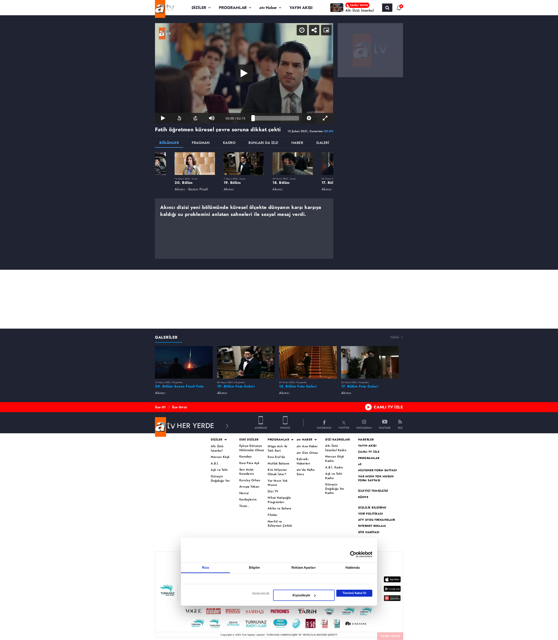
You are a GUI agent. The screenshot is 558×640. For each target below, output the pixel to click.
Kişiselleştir (301, 595)
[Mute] (212, 118)
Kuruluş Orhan (249, 480)
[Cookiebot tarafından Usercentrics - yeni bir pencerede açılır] (353, 554)
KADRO (229, 143)
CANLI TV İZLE (388, 407)
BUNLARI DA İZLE (263, 143)
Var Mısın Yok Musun (278, 483)
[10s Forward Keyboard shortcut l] (195, 118)
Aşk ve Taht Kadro (333, 476)
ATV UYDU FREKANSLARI (376, 520)
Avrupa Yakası (249, 487)
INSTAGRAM (364, 427)
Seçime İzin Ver (260, 593)
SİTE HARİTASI (368, 532)
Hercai (244, 493)
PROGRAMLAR (233, 7)
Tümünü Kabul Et (354, 593)
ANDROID (261, 427)
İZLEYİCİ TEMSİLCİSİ (373, 491)
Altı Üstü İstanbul (217, 448)
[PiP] (326, 30)
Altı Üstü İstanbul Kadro (335, 448)
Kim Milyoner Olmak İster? (277, 472)
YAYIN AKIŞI (301, 7)
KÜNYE (363, 497)
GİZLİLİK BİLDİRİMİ (372, 508)
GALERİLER (166, 337)
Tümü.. (244, 506)
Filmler (272, 515)
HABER (297, 143)
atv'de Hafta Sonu (306, 472)
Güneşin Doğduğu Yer (220, 478)
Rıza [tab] (205, 567)
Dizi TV (273, 491)
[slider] (276, 118)
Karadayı (245, 456)
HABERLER (366, 440)
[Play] (244, 73)
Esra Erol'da (276, 457)
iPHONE (285, 427)
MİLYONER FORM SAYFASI (377, 470)
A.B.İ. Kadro (334, 467)
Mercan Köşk (220, 457)
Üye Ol (160, 407)
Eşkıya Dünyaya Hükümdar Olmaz (251, 448)
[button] (159, 164)
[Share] (314, 30)
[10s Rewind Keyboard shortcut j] (179, 118)
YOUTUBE (385, 427)
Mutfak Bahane (278, 463)
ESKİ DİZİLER (249, 440)
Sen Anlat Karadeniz (246, 472)
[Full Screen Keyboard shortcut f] (325, 118)
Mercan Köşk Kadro (334, 458)
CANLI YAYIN (390, 636)
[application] (244, 73)
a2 (360, 464)
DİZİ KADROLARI (337, 440)
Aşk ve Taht (219, 470)
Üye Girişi (179, 407)
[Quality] (309, 118)
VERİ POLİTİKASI (370, 514)
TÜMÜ (394, 337)
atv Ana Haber (307, 446)
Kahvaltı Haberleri (303, 461)
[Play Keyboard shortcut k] (163, 118)
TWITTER (343, 427)
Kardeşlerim (248, 499)
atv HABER (304, 440)
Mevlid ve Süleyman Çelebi (280, 523)
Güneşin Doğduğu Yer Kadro (334, 488)
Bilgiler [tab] (254, 567)
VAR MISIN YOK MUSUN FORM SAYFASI (376, 478)
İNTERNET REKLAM (372, 526)
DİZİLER (199, 7)
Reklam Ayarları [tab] (303, 567)
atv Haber (268, 7)
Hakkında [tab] (352, 567)
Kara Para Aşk (249, 463)
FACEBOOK (324, 427)
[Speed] (302, 30)
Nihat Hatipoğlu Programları (279, 500)
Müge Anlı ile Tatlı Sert (278, 448)
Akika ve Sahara (279, 508)
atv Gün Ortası (307, 453)
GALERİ (322, 143)
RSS (400, 427)
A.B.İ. (215, 463)
